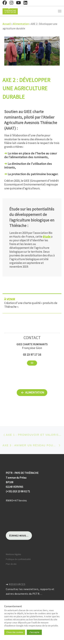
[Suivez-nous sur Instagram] (11, 3)
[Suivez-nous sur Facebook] (5, 3)
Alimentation (21, 23)
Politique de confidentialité (18, 559)
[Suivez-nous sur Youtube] (18, 3)
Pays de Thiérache (24, 619)
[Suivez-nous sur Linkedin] (25, 3)
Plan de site (11, 564)
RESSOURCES (17, 584)
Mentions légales (13, 554)
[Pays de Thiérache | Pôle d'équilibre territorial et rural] (10, 11)
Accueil (7, 23)
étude (47, 236)
